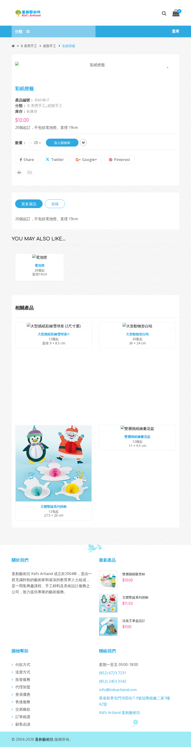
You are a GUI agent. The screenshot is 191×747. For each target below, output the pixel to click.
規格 (55, 203)
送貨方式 (22, 672)
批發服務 (22, 679)
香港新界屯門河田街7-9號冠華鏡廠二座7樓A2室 (134, 701)
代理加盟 (22, 686)
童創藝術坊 (44, 739)
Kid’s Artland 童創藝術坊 (119, 712)
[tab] (29, 203)
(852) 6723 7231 (112, 672)
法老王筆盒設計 (133, 621)
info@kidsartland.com (118, 689)
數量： (20, 142)
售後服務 (22, 701)
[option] (95, 64)
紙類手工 (49, 46)
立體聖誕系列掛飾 (135, 597)
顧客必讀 (22, 724)
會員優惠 (22, 694)
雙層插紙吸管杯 (133, 574)
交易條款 (22, 709)
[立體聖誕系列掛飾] (108, 602)
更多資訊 (28, 203)
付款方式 (22, 664)
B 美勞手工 (29, 46)
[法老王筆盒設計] (108, 626)
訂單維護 (22, 716)
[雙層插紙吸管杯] (108, 579)
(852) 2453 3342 (112, 681)
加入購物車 (62, 142)
